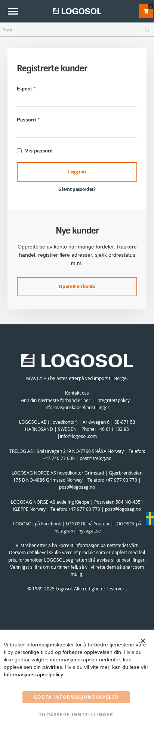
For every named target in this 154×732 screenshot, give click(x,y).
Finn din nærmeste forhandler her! (56, 400)
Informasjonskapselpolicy (33, 674)
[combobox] (77, 30)
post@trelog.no (95, 458)
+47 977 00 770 (121, 480)
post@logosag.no (77, 487)
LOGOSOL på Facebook (37, 523)
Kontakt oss (77, 393)
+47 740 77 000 (59, 458)
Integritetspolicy (113, 400)
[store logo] (77, 11)
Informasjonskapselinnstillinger (77, 407)
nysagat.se (89, 531)
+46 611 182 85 (113, 429)
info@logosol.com (78, 436)
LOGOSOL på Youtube (88, 523)
